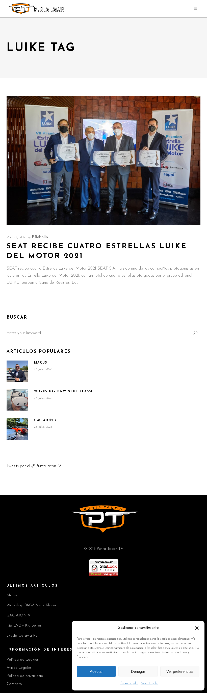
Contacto (14, 684)
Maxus (40, 362)
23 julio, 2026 (43, 369)
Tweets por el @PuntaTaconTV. (34, 466)
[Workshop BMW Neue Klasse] (17, 400)
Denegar (138, 671)
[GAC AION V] (17, 429)
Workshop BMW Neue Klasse (63, 391)
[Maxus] (17, 371)
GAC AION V (45, 420)
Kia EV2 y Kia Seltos (24, 626)
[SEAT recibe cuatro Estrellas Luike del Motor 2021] (103, 160)
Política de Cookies (23, 660)
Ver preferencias (179, 671)
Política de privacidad (25, 676)
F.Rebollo (40, 237)
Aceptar (96, 671)
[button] (196, 628)
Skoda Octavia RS (22, 636)
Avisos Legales (129, 683)
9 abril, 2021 (17, 237)
